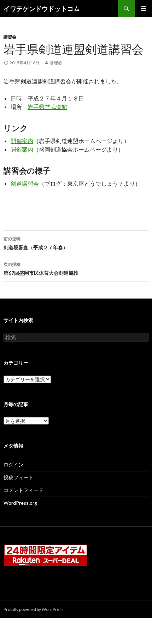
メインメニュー (143, 8)
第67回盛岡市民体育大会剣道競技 (41, 269)
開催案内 (22, 140)
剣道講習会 (25, 183)
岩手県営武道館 (47, 106)
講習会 (10, 36)
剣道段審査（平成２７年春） (36, 243)
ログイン (13, 464)
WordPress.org (20, 503)
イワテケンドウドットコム (42, 8)
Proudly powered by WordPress (34, 609)
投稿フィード (18, 477)
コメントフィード (23, 490)
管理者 (55, 62)
